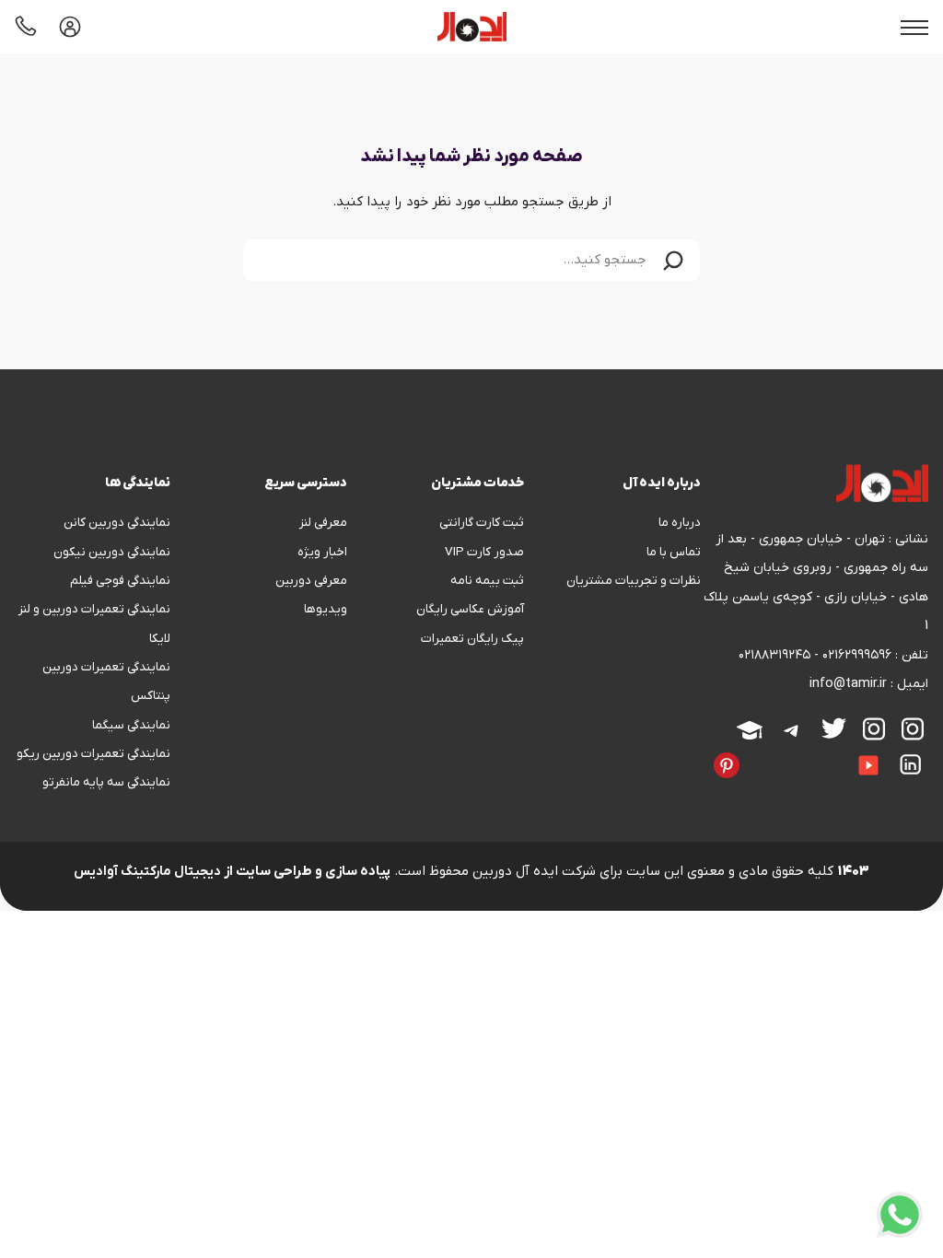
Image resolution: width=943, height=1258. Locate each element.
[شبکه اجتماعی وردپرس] (857, 787)
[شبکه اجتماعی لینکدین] (910, 764)
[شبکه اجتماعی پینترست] (726, 765)
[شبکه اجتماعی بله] (789, 752)
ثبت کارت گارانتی (481, 522)
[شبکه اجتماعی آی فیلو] (923, 787)
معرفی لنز (323, 522)
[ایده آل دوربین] (471, 26)
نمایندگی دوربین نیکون (111, 552)
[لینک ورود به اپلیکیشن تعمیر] (70, 27)
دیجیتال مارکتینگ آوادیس (147, 871)
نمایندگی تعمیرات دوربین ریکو (93, 754)
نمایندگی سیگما (131, 725)
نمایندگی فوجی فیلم (120, 580)
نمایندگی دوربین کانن (117, 522)
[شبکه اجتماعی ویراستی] (756, 752)
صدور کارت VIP (484, 552)
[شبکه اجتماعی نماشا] (890, 787)
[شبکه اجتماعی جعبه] (907, 787)
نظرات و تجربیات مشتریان (633, 580)
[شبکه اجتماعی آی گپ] (839, 752)
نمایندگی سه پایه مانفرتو (106, 782)
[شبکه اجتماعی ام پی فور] (874, 787)
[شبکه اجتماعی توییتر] (834, 728)
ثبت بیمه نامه (487, 580)
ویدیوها (325, 609)
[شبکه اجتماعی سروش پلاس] (805, 752)
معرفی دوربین (311, 580)
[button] (673, 260)
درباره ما (679, 522)
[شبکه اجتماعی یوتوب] (868, 765)
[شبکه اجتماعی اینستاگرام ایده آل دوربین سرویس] (874, 729)
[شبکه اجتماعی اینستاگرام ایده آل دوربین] (912, 729)
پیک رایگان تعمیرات (472, 638)
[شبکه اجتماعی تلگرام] (791, 730)
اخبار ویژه (322, 552)
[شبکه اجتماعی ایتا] (822, 752)
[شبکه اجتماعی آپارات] (749, 730)
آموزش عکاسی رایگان (470, 609)
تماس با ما (673, 552)
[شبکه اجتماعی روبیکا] (772, 752)
